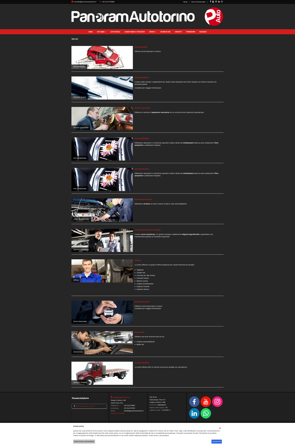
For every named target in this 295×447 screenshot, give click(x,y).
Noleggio (202, 32)
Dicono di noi (166, 32)
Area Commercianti (198, 2)
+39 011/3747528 (129, 408)
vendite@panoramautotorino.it (85, 2)
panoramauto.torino (85, 406)
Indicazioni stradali (117, 413)
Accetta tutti (216, 441)
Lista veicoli (115, 32)
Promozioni (190, 32)
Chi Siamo (101, 32)
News (185, 2)
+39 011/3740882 (108, 2)
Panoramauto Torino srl (121, 397)
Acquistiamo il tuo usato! (135, 32)
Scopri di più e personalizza (84, 441)
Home (90, 32)
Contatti (178, 32)
